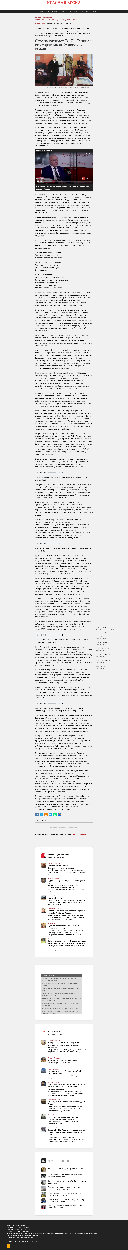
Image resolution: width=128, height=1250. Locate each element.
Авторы (63, 11)
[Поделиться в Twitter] (50, 814)
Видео (47, 11)
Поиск (94, 11)
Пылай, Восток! (55, 898)
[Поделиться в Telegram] (41, 814)
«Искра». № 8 (100, 650)
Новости (40, 11)
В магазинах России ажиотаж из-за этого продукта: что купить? (66, 1194)
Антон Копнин (53, 1115)
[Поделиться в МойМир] (59, 814)
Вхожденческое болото (59, 865)
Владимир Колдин (54, 909)
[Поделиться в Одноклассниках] (46, 814)
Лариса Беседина (54, 939)
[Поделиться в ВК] (37, 814)
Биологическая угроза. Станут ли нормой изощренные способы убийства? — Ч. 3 (67, 942)
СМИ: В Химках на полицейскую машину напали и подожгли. (66, 1200)
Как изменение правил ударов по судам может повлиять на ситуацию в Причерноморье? (67, 1086)
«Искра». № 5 (100, 668)
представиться (79, 834)
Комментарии (72, 11)
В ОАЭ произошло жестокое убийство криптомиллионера (65, 1175)
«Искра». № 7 (100, 656)
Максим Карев (53, 896)
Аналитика (55, 11)
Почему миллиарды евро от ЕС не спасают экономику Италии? (64, 1118)
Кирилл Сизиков (54, 1082)
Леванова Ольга (54, 1100)
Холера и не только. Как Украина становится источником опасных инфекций (63, 1044)
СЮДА (32, 1241)
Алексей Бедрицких (55, 1058)
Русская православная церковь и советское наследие (63, 927)
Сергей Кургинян (54, 864)
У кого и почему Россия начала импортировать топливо (62, 1061)
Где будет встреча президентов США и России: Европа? (65, 1206)
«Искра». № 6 (100, 662)
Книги (88, 11)
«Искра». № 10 (101, 638)
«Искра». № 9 (100, 644)
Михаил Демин (40, 24)
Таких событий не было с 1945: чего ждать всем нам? (67, 1182)
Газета (81, 11)
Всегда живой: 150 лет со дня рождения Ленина (56, 19)
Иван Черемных (53, 1069)
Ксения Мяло (52, 924)
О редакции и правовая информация (20, 1237)
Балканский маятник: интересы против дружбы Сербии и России (66, 911)
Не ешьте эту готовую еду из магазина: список (65, 1169)
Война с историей (43, 17)
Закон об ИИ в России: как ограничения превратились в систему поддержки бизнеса (66, 1132)
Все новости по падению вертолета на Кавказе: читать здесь (65, 1188)
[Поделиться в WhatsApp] (55, 814)
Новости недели (54, 878)
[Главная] (64, 5)
